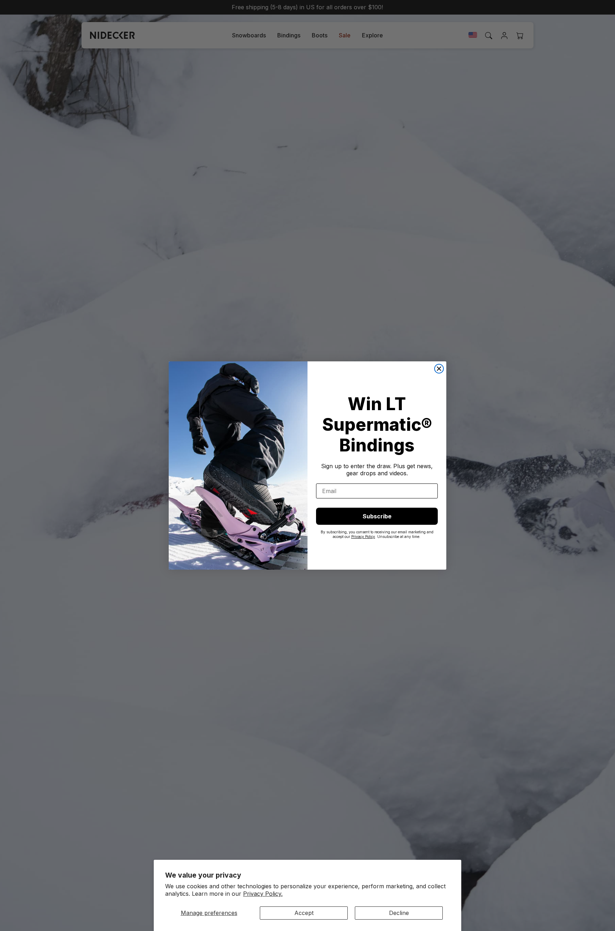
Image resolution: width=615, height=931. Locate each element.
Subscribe (377, 516)
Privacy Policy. (263, 893)
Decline (399, 912)
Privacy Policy (363, 536)
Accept (304, 912)
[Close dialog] (439, 368)
